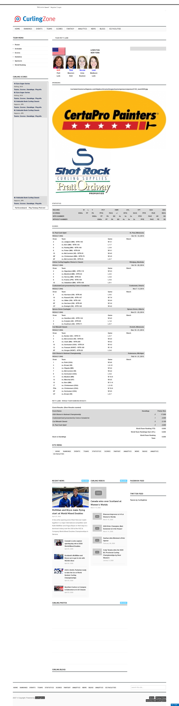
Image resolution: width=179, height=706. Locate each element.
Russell (67, 297)
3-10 (110, 385)
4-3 (111, 344)
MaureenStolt (71, 74)
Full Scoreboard (21, 208)
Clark (66, 341)
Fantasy (70, 29)
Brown (66, 365)
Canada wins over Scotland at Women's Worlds (106, 503)
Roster (17, 44)
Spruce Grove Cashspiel (61, 309)
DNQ (61, 236)
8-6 (111, 362)
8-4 (111, 300)
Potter (66, 250)
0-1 (110, 282)
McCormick (68, 253)
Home (17, 29)
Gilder (66, 300)
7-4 (111, 297)
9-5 (111, 391)
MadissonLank (93, 74)
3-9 (110, 247)
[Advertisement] (30, 157)
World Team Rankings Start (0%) (143, 432)
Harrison (67, 294)
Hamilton (67, 318)
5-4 (111, 303)
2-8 (110, 350)
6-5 (111, 256)
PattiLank (58, 74)
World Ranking (20, 65)
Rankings (28, 29)
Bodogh (67, 306)
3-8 (110, 277)
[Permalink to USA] (58, 570)
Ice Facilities (115, 29)
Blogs (102, 29)
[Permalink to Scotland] (58, 556)
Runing (66, 247)
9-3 (111, 271)
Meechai (67, 379)
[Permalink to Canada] (58, 542)
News (93, 29)
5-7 (110, 336)
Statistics (18, 57)
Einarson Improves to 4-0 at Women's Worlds (113, 515)
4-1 (111, 242)
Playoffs (38, 89)
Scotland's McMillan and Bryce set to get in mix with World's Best (75, 558)
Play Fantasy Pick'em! (37, 208)
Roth (66, 362)
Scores (59, 29)
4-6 (110, 294)
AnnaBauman (82, 74)
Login (59, 7)
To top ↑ (174, 705)
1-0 (111, 347)
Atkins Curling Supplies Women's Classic (67, 262)
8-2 (111, 306)
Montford (67, 274)
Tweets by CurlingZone (138, 500)
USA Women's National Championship (66, 353)
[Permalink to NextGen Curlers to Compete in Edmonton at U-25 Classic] (58, 588)
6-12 (110, 365)
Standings (30, 89)
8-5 (111, 253)
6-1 (111, 250)
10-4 (111, 376)
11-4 (111, 382)
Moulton (67, 376)
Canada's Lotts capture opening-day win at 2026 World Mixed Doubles (74, 543)
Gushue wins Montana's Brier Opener (114, 539)
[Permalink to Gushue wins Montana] (97, 539)
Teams (49, 29)
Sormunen (68, 344)
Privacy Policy (161, 698)
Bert (65, 244)
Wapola (67, 368)
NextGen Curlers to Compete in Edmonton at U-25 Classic (75, 588)
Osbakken (68, 282)
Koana (66, 279)
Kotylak (67, 321)
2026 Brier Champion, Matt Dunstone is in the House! (113, 527)
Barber (66, 336)
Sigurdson (68, 271)
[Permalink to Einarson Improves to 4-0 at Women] (97, 516)
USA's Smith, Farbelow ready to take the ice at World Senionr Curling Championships (75, 574)
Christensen (68, 256)
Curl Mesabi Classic (59, 327)
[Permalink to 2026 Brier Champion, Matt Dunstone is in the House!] (97, 527)
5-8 (110, 279)
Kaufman (67, 324)
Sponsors (18, 61)
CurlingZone (40, 698)
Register (53, 7)
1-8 (110, 321)
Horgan (67, 350)
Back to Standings (59, 436)
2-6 (110, 274)
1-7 (110, 244)
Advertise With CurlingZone (156, 700)
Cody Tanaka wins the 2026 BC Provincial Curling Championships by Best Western (113, 554)
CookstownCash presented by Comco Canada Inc (71, 285)
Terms (152, 698)
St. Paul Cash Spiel (59, 233)
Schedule (18, 48)
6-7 (110, 259)
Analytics (82, 29)
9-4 (111, 368)
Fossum (67, 347)
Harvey (67, 277)
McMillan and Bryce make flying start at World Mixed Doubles (68, 511)
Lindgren (67, 242)
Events (39, 29)
